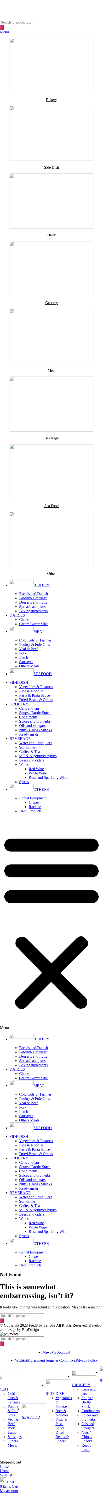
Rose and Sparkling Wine (48, 777)
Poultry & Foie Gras (34, 644)
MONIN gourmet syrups (38, 756)
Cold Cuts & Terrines (35, 640)
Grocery (51, 303)
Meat (51, 370)
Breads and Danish (33, 594)
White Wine (38, 773)
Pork (22, 653)
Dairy (51, 235)
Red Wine (36, 769)
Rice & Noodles (31, 691)
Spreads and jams (32, 607)
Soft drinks (27, 747)
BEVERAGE (20, 739)
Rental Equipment (32, 798)
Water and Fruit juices (35, 743)
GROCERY (19, 704)
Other (51, 573)
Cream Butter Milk (33, 624)
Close (4, 1466)
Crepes (34, 802)
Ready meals (29, 734)
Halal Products (30, 811)
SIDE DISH (19, 682)
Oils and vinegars (32, 726)
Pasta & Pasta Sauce (34, 695)
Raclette (35, 807)
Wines (24, 764)
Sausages (26, 662)
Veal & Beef (28, 649)
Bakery (51, 100)
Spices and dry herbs (35, 721)
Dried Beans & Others (36, 700)
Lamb (23, 657)
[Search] (2, 27)
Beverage (51, 438)
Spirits (24, 782)
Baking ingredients (33, 611)
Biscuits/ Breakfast (33, 598)
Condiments (28, 717)
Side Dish (51, 167)
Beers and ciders (31, 760)
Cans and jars (29, 708)
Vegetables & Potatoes (36, 687)
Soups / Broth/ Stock (35, 713)
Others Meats (29, 666)
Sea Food (51, 506)
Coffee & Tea (29, 751)
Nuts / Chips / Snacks (35, 730)
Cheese (24, 620)
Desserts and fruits (33, 602)
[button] (51, 923)
